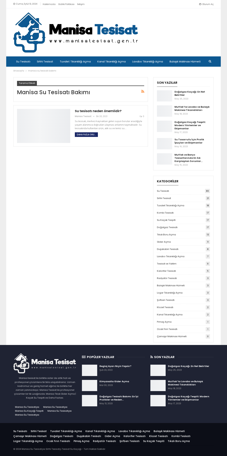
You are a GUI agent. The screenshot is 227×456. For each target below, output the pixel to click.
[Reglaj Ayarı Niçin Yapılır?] (89, 370)
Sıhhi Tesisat (45, 61)
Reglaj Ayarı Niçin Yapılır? (115, 366)
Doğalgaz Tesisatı (167, 227)
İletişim (81, 4)
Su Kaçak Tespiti (166, 220)
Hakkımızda (49, 4)
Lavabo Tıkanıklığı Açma (147, 61)
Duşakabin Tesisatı (167, 249)
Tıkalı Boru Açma (166, 234)
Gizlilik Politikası (66, 4)
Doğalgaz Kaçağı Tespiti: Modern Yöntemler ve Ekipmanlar (190, 125)
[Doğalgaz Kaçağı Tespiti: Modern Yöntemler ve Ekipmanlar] (164, 126)
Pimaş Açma (164, 322)
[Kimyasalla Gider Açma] (89, 385)
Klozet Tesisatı (165, 307)
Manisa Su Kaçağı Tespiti (29, 411)
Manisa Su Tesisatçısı (27, 407)
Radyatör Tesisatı (167, 278)
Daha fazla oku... (86, 134)
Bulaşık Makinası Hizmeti (185, 61)
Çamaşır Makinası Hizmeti (172, 336)
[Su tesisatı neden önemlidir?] (43, 126)
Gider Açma (164, 242)
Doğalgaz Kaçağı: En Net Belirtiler (190, 93)
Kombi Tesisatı (165, 212)
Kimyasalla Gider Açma (114, 381)
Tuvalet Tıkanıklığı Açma (75, 61)
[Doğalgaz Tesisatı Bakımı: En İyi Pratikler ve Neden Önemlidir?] (89, 400)
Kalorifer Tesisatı (166, 271)
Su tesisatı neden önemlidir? (98, 111)
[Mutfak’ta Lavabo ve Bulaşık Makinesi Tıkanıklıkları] (164, 111)
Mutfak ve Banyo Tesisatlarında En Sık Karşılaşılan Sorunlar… (189, 158)
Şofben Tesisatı (166, 300)
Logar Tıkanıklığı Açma (169, 292)
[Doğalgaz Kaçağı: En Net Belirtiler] (164, 96)
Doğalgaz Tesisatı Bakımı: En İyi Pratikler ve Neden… (118, 398)
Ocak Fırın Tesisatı (167, 329)
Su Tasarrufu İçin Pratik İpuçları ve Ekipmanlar (189, 141)
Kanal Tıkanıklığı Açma (111, 61)
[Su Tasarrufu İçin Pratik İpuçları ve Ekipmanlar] (164, 143)
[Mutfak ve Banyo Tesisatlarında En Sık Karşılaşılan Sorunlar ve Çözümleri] (164, 159)
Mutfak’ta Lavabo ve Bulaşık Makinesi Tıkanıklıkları (192, 108)
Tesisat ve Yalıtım (166, 263)
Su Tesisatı (23, 61)
